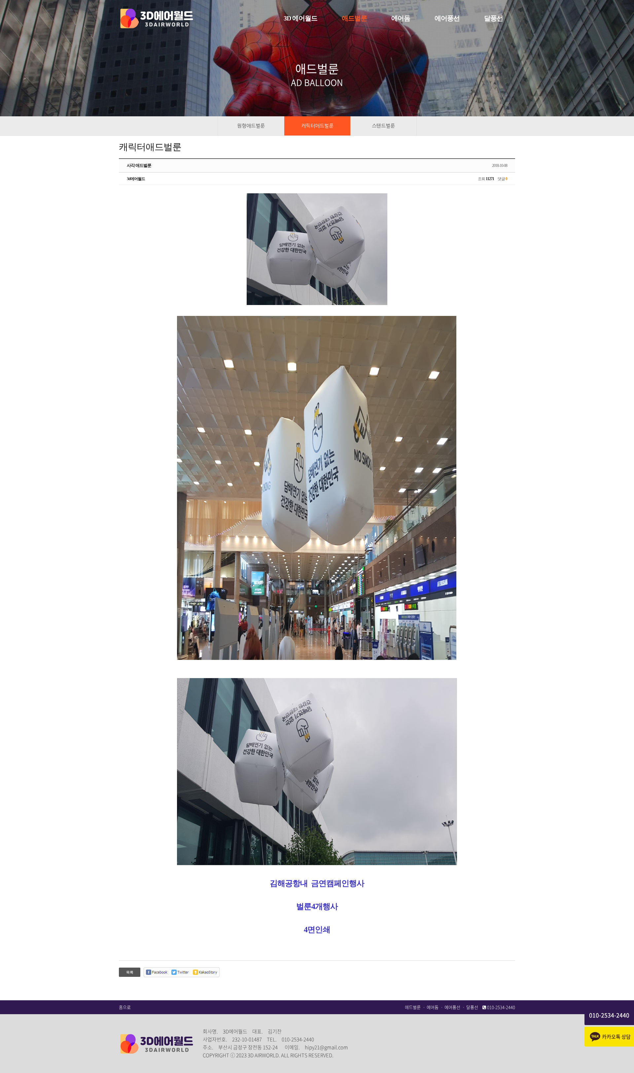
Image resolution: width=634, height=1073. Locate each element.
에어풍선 (452, 1007)
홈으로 (125, 1007)
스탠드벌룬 (383, 125)
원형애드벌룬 (251, 125)
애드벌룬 (413, 1007)
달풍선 (472, 1007)
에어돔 (433, 1007)
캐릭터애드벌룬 (317, 125)
